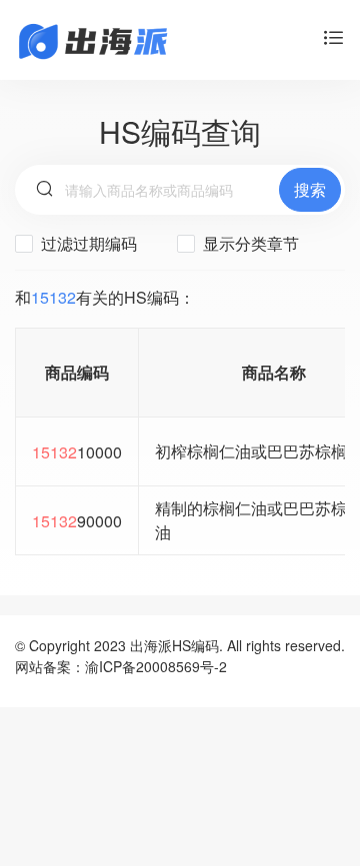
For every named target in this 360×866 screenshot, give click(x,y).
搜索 (310, 189)
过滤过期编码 (87, 243)
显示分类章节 (249, 243)
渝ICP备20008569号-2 (156, 666)
